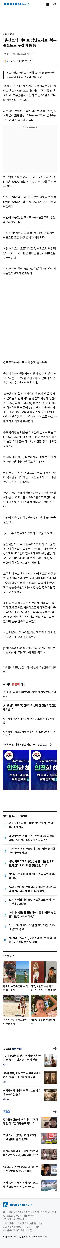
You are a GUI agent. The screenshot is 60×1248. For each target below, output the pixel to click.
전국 (12, 34)
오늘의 (13, 1048)
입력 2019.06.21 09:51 (21, 54)
